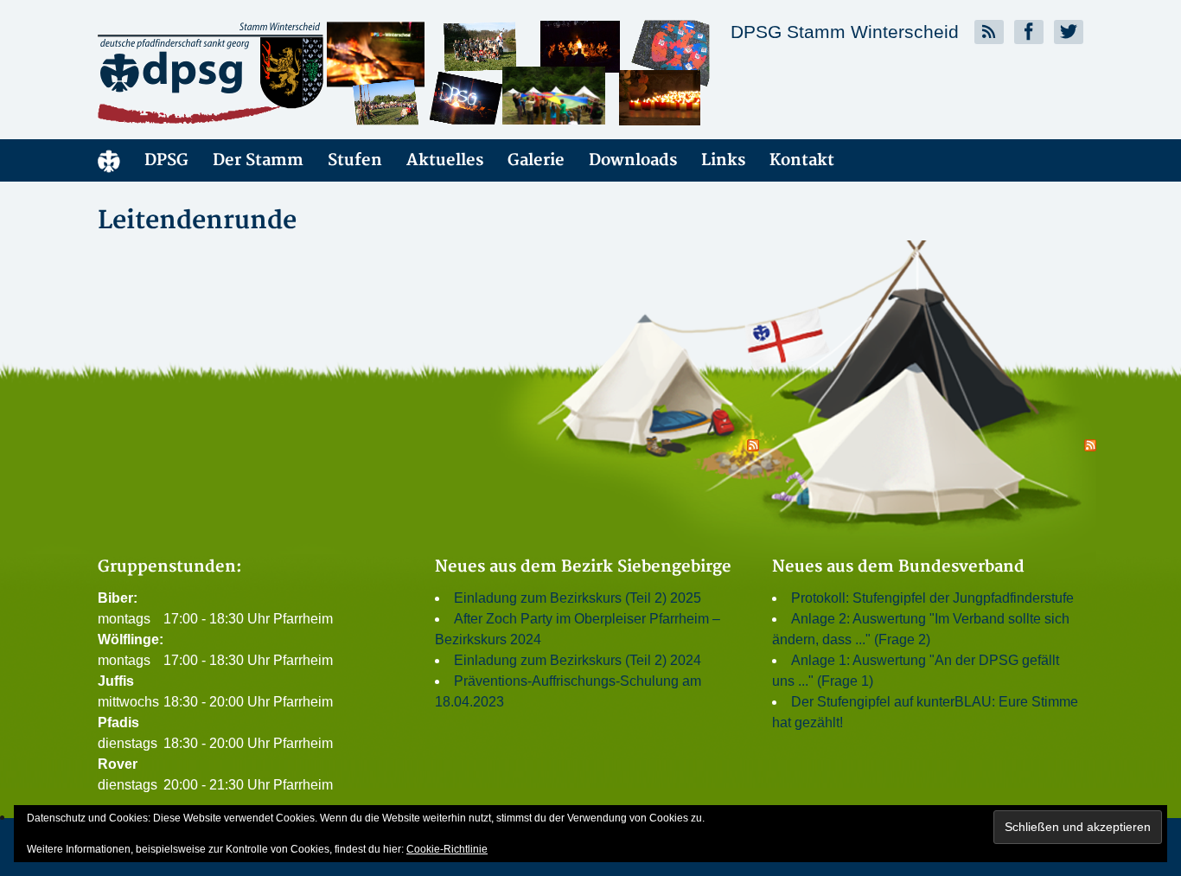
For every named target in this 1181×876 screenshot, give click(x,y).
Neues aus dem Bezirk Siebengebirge (583, 567)
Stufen (355, 160)
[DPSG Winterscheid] (253, 72)
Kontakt (801, 160)
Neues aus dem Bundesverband (898, 567)
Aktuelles (444, 160)
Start (109, 160)
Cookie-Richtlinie (447, 849)
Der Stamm (258, 160)
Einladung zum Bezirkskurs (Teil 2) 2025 (577, 598)
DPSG (166, 160)
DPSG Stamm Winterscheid (845, 32)
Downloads (633, 160)
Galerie (536, 160)
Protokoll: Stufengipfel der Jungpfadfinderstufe (932, 598)
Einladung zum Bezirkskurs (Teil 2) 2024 (577, 660)
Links (723, 160)
